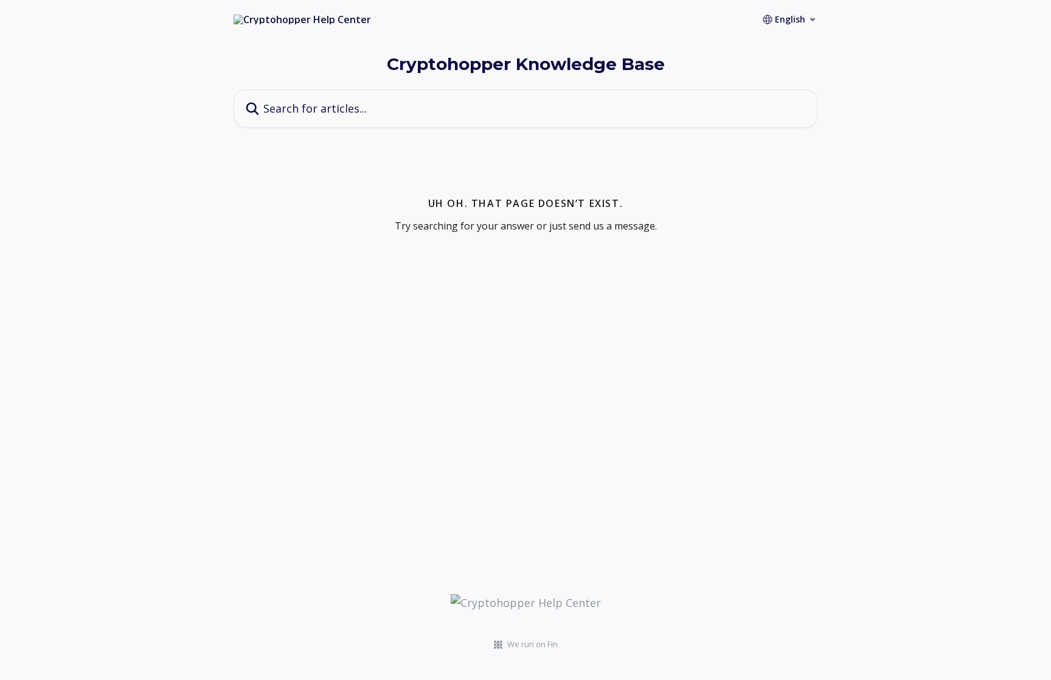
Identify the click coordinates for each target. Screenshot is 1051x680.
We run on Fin (532, 644)
